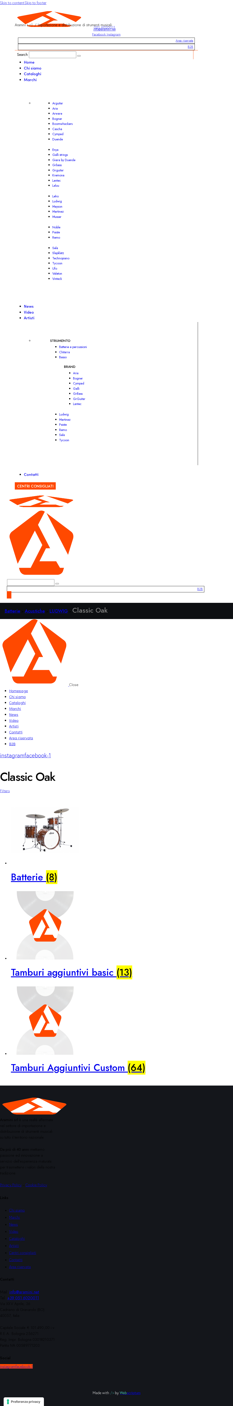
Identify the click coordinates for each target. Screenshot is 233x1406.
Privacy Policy (11, 1185)
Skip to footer (35, 2)
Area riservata (184, 40)
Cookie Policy (36, 1185)
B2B (190, 46)
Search (22, 54)
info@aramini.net (104, 29)
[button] (5, 791)
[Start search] (79, 56)
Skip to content (12, 2)
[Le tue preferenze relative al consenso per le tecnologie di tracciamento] (24, 1401)
